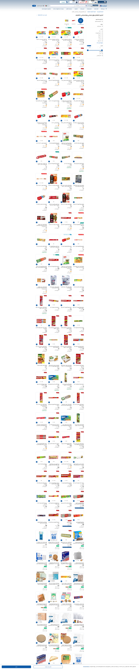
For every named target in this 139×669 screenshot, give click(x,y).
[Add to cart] (74, 37)
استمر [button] (16, 666)
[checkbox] (102, 21)
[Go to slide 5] (77, 57)
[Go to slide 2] (54, 57)
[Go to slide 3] (78, 57)
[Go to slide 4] (53, 57)
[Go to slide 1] (79, 57)
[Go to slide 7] (39, 57)
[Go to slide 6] (52, 57)
